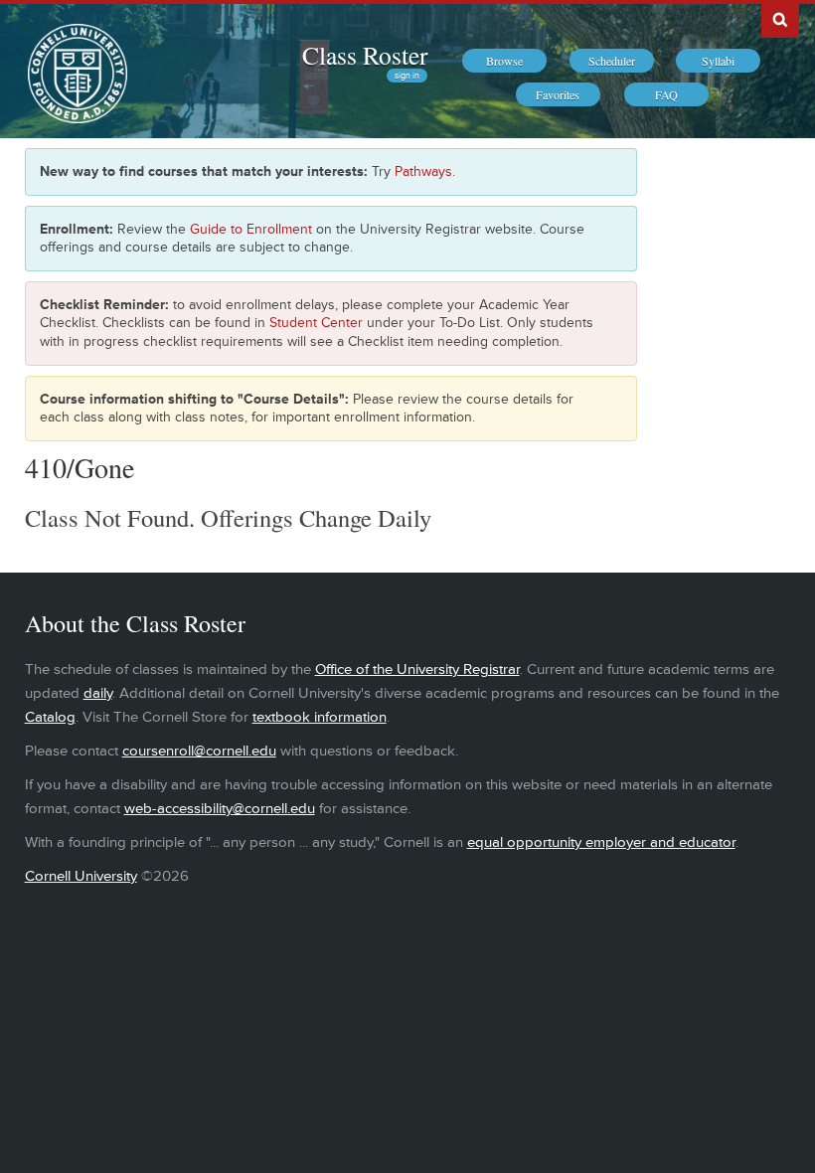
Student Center (316, 322)
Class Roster (364, 55)
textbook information (319, 717)
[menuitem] (504, 61)
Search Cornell (780, 19)
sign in (407, 76)
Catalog (50, 717)
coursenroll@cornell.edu (199, 751)
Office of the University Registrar (417, 669)
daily (97, 693)
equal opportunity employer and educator (601, 842)
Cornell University (81, 876)
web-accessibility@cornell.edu (219, 808)
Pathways (423, 171)
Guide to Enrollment (251, 229)
